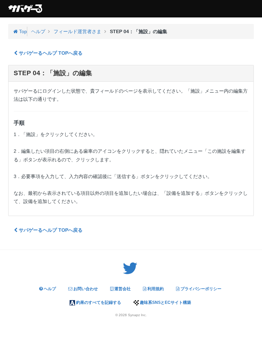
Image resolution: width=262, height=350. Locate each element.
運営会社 (122, 288)
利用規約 (155, 288)
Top (22, 31)
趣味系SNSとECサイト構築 (165, 302)
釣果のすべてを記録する (98, 302)
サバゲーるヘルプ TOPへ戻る (50, 53)
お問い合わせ (85, 288)
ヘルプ (49, 288)
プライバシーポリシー (200, 288)
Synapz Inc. (137, 315)
